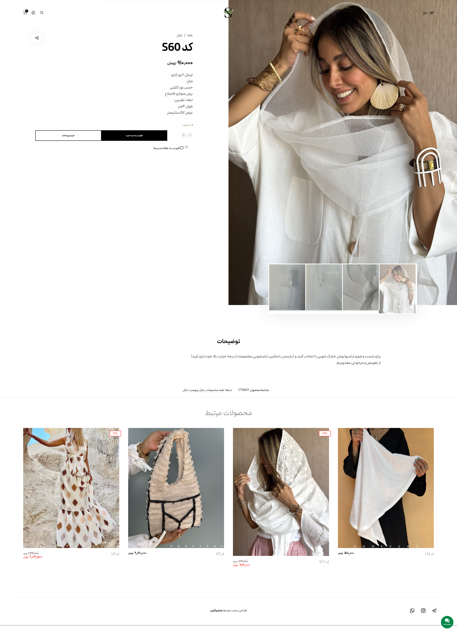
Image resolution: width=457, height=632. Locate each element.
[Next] (247, 152)
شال (179, 35)
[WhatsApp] (412, 611)
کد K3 (220, 554)
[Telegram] (434, 611)
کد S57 (324, 562)
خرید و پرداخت (68, 135)
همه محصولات (215, 390)
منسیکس (216, 610)
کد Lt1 (115, 554)
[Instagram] (423, 611)
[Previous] (439, 152)
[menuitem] (33, 13)
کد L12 (429, 554)
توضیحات (228, 341)
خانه (190, 35)
